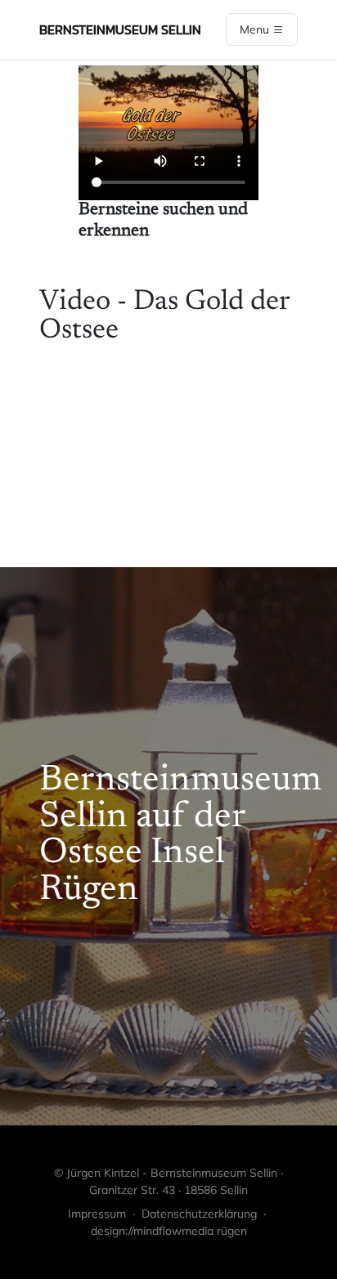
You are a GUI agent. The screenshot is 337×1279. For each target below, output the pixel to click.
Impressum (97, 1213)
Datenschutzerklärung (199, 1213)
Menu (256, 29)
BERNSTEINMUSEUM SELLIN (120, 29)
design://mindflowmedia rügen (169, 1230)
